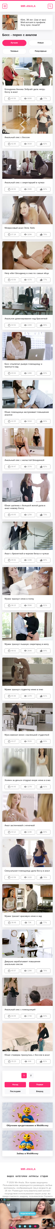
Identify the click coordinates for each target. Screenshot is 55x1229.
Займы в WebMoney (27, 1153)
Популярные (41, 51)
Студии (44, 1176)
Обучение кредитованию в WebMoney (27, 1125)
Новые (41, 43)
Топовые (14, 51)
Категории (21, 1176)
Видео (10, 1176)
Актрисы (33, 1176)
